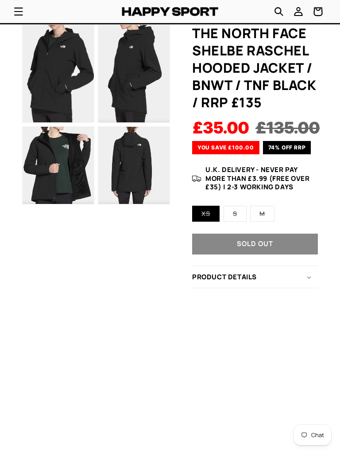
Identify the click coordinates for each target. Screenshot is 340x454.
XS (210, 215)
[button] (18, 11)
